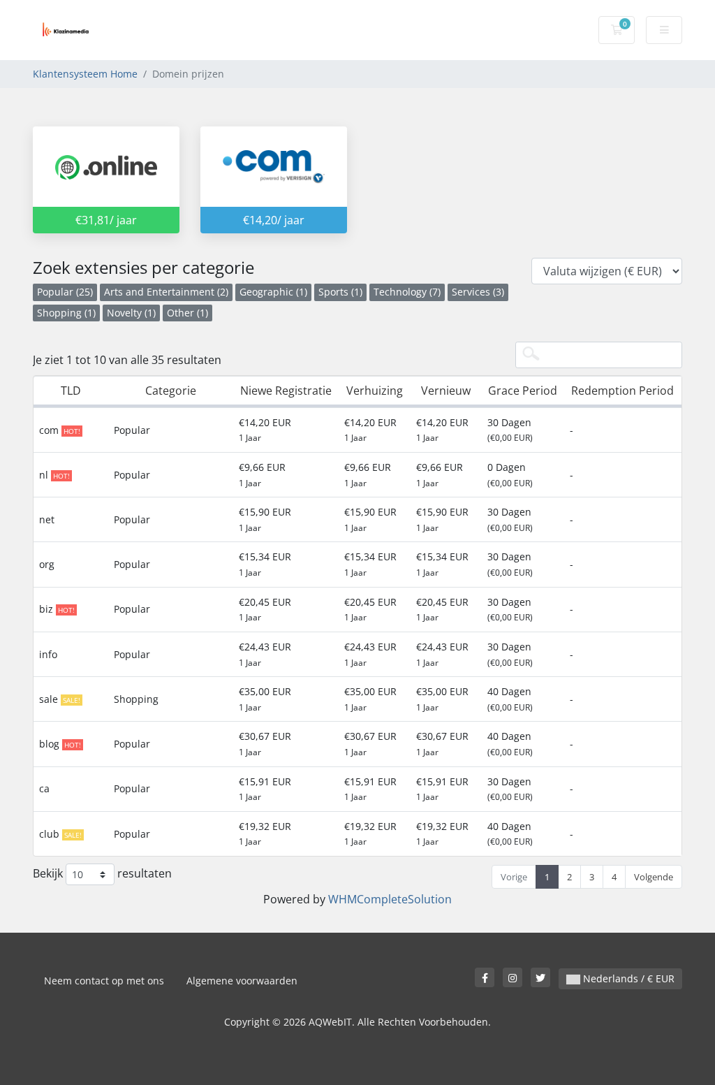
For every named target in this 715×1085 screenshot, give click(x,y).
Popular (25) (65, 291)
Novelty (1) (131, 312)
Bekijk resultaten (102, 873)
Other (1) (187, 312)
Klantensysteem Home (85, 73)
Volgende (653, 877)
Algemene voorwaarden (241, 980)
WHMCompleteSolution (390, 899)
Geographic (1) (273, 291)
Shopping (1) (66, 312)
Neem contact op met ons (104, 980)
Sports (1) (340, 291)
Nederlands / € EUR (627, 978)
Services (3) (478, 291)
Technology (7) (407, 291)
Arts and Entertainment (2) (166, 291)
